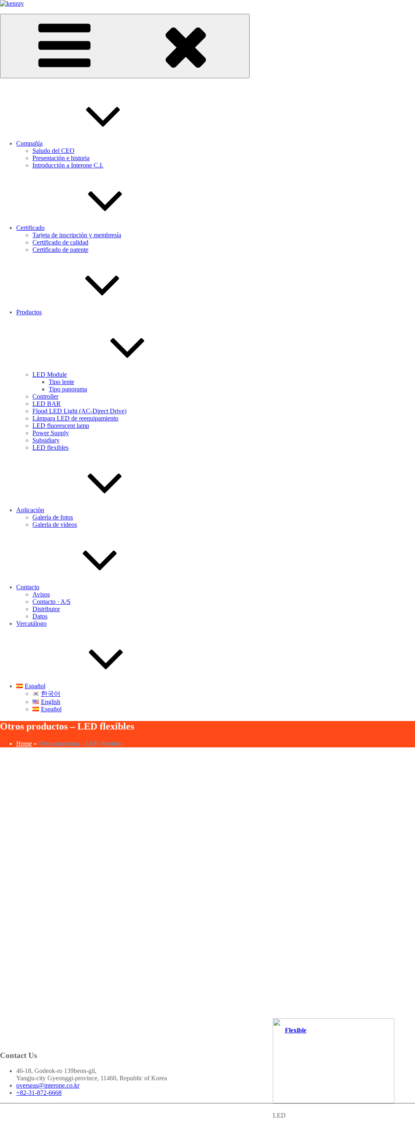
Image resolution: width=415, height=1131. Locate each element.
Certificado (30, 227)
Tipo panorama (68, 389)
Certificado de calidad (60, 242)
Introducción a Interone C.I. (67, 165)
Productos (29, 312)
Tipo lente (61, 381)
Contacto (27, 587)
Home (24, 743)
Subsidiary (46, 440)
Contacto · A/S (51, 601)
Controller (45, 396)
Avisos (41, 594)
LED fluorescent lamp (60, 425)
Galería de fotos (52, 517)
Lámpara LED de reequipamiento (75, 418)
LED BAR (46, 403)
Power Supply (50, 432)
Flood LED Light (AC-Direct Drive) (79, 411)
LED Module (49, 374)
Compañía (29, 143)
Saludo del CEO (53, 150)
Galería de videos (54, 524)
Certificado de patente (60, 249)
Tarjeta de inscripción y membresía (76, 235)
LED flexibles (50, 447)
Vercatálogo (31, 623)
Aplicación (30, 509)
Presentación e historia (61, 158)
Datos (39, 616)
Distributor (46, 608)
